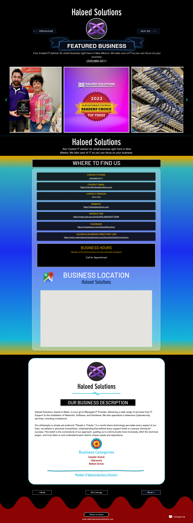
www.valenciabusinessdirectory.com (97, 519)
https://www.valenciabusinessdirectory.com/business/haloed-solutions (96, 237)
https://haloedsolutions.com (96, 207)
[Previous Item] (6, 99)
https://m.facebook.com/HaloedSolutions (96, 227)
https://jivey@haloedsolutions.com (96, 187)
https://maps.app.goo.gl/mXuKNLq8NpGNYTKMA (96, 216)
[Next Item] (187, 99)
